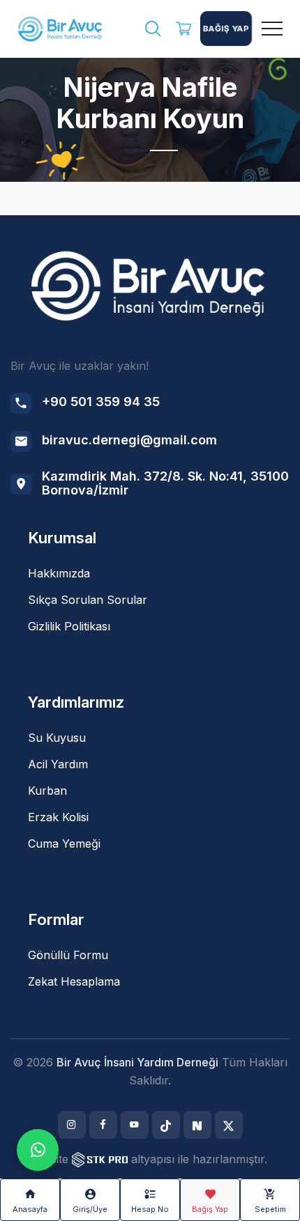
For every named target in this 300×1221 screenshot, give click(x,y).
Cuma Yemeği (64, 843)
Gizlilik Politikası (69, 626)
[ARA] (152, 31)
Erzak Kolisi (58, 817)
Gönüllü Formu (68, 955)
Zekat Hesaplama (74, 981)
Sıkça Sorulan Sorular (87, 600)
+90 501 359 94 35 (101, 401)
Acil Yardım (58, 764)
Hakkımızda (59, 573)
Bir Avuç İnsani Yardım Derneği (137, 1062)
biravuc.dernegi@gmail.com (129, 440)
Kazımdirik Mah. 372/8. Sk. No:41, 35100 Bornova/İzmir (165, 483)
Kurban (47, 791)
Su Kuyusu (57, 738)
